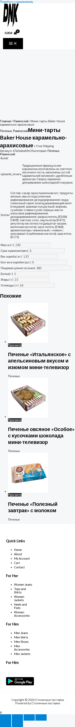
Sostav (5, 215)
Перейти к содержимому (16, 1)
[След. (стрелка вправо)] (17, 724)
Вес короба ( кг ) (11, 256)
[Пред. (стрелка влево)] (5, 724)
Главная (5, 121)
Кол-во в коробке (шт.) (16, 262)
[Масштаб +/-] (5, 717)
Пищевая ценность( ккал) (18, 268)
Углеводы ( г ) (9, 285)
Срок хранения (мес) (14, 250)
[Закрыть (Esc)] (41, 717)
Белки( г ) (7, 274)
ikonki (4, 158)
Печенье (6, 131)
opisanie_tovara (11, 174)
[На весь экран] (17, 717)
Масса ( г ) (7, 245)
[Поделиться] (29, 717)
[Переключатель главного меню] (13, 43)
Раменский (20, 121)
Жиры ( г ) (7, 279)
